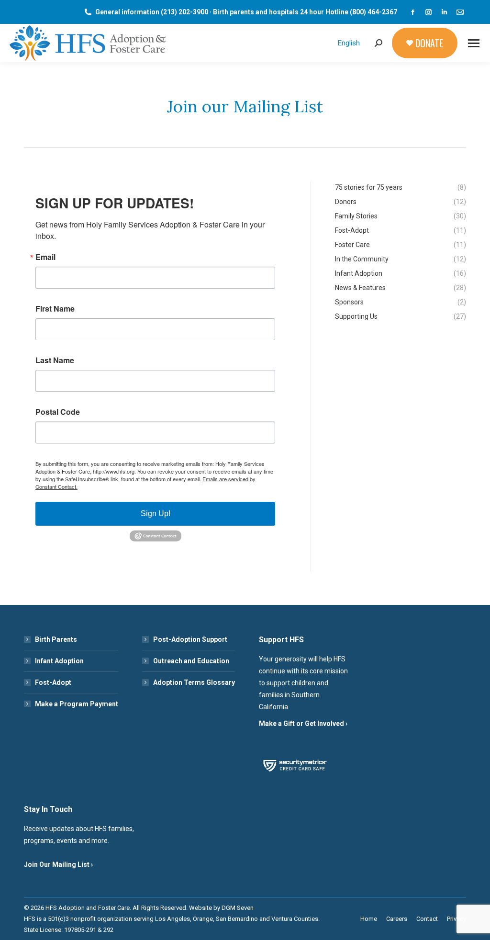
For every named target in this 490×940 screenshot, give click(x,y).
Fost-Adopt (53, 682)
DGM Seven (238, 907)
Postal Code (57, 412)
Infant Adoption (59, 661)
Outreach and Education (191, 661)
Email (45, 257)
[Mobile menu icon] (473, 43)
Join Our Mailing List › (58, 864)
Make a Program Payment (76, 704)
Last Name (54, 360)
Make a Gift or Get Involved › (303, 723)
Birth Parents (56, 639)
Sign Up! (155, 513)
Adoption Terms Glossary (194, 682)
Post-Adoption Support (190, 639)
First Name (55, 309)
